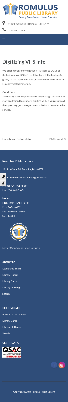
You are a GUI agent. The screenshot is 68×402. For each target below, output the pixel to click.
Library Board (10, 274)
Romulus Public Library (43, 391)
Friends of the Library (14, 314)
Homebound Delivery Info (16, 138)
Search (6, 293)
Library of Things (11, 287)
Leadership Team (11, 268)
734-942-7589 (17, 30)
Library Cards (9, 281)
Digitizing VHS (57, 138)
